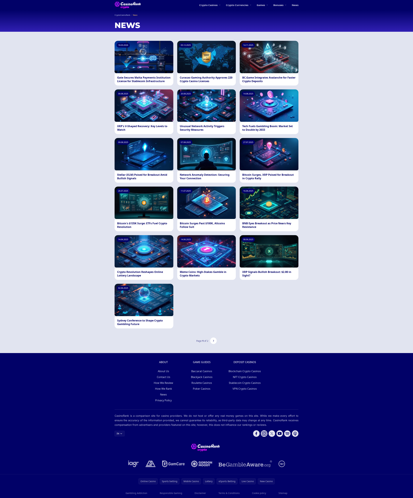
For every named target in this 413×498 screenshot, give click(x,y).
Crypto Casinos (208, 5)
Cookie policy (259, 493)
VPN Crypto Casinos (245, 388)
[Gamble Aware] (245, 464)
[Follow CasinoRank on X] (272, 433)
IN (118, 433)
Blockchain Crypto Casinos (245, 371)
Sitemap (283, 493)
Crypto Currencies (237, 5)
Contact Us (163, 377)
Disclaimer (200, 493)
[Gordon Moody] (201, 464)
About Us (163, 371)
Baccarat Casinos (201, 371)
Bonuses (278, 5)
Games (261, 5)
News (295, 5)
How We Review (163, 383)
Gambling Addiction (136, 493)
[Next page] (213, 341)
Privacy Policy (163, 400)
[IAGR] (133, 464)
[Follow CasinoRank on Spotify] (287, 433)
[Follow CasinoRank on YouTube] (279, 433)
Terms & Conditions (229, 493)
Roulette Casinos (201, 383)
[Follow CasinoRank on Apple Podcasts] (295, 433)
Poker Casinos (201, 388)
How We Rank (163, 388)
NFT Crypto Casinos (245, 377)
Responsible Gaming (171, 493)
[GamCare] (173, 464)
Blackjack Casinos (201, 377)
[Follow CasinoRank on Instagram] (264, 433)
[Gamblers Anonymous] (150, 464)
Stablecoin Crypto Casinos (245, 383)
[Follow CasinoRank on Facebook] (256, 433)
